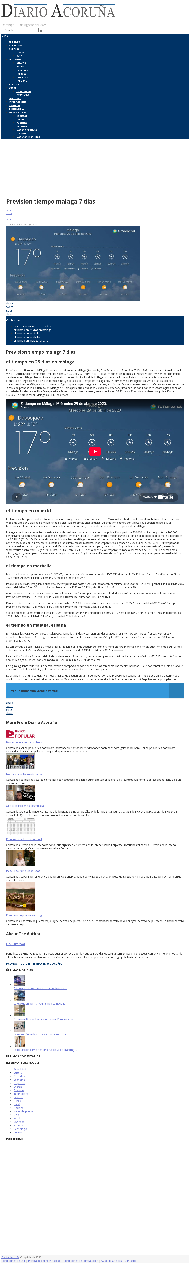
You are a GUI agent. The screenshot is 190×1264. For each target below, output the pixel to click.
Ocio (19, 56)
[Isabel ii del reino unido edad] (95, 858)
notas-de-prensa (23, 1111)
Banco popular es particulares (24, 742)
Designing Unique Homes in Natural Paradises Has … (45, 1019)
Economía (15, 59)
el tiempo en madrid (26, 333)
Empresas (22, 70)
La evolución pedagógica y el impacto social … (41, 1034)
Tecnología (16, 109)
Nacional (15, 98)
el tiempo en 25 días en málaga (32, 330)
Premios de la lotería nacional (24, 839)
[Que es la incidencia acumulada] (95, 793)
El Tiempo (15, 42)
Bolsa (20, 66)
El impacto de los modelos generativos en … (40, 988)
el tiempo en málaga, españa (31, 340)
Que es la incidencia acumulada (25, 805)
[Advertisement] (95, 167)
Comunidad (23, 91)
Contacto (130, 1261)
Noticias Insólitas (28, 137)
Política (14, 84)
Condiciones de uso (13, 1261)
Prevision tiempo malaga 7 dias (32, 326)
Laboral (21, 80)
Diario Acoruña (10, 1257)
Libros (20, 52)
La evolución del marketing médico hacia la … (41, 1003)
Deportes (14, 105)
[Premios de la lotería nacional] (95, 826)
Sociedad (22, 116)
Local (12, 87)
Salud (20, 119)
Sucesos (21, 133)
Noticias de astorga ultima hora (25, 774)
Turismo (21, 123)
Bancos (21, 63)
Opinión (21, 126)
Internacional (18, 101)
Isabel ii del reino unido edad (23, 871)
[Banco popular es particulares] (95, 734)
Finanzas (22, 77)
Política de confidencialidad (44, 1261)
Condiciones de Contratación (80, 1261)
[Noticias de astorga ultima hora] (95, 761)
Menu (4, 35)
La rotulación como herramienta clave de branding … (45, 1050)
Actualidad (16, 45)
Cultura (14, 49)
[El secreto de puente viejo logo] (95, 896)
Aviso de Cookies (111, 1261)
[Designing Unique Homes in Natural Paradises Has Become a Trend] (19, 1015)
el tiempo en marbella (27, 337)
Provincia (22, 94)
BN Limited (15, 944)
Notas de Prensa (26, 130)
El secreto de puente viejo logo (24, 915)
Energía (21, 73)
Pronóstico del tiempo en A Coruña (34, 963)
